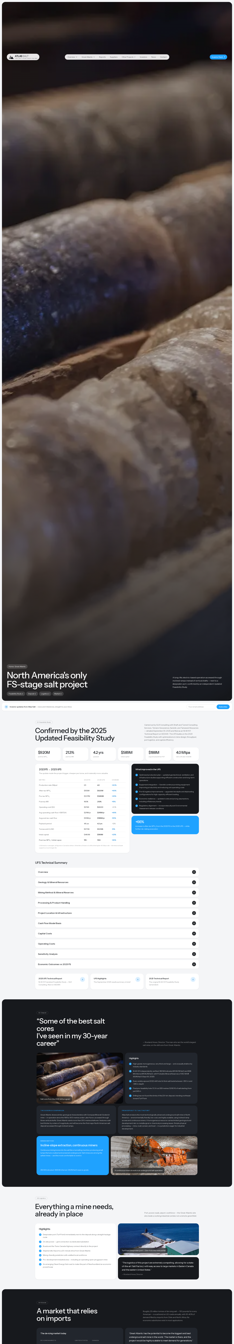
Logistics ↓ (45, 694)
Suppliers (113, 57)
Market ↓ (58, 694)
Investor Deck (217, 57)
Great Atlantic (87, 57)
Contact (163, 57)
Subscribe (223, 707)
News (153, 57)
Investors (143, 57)
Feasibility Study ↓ (16, 694)
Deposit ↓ (32, 694)
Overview (71, 57)
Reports (102, 57)
